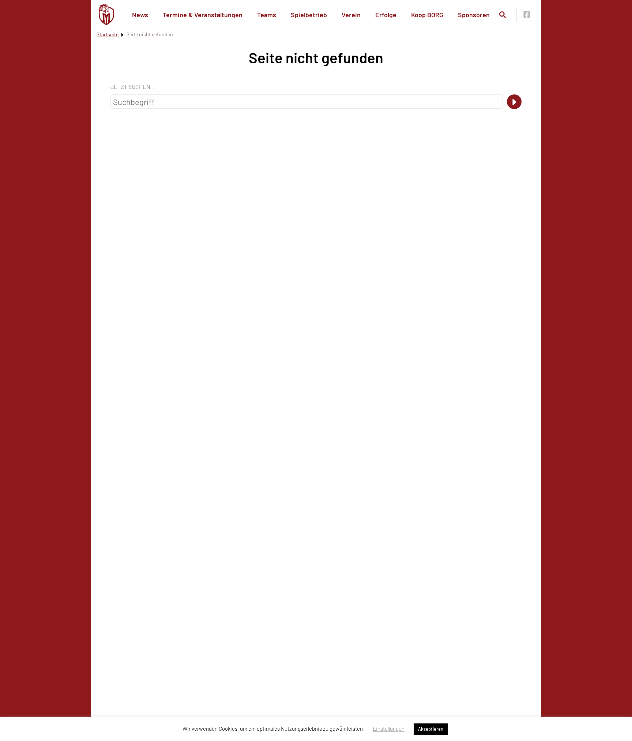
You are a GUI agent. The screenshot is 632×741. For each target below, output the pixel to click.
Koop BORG (427, 15)
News (140, 15)
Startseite (107, 34)
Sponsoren (474, 15)
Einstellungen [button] (389, 728)
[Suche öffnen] (502, 14)
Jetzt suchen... (132, 86)
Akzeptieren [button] (430, 729)
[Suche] (514, 101)
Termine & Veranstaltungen (202, 15)
